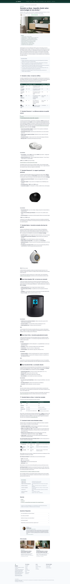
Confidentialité (48, 566)
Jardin (45, 1)
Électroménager (41, 1)
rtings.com (23, 500)
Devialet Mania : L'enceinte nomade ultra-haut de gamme (29, 39)
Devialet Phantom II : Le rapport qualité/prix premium (29, 38)
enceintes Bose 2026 (34, 417)
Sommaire (22, 35)
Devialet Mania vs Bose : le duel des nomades (28, 43)
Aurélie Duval (28, 528)
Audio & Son (53, 1)
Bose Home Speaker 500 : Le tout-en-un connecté (28, 40)
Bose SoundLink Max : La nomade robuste (27, 42)
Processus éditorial (38, 566)
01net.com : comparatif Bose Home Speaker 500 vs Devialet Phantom (32, 502)
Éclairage (37, 1)
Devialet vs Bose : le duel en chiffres (27, 36)
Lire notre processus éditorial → (29, 534)
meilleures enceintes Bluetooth (25, 275)
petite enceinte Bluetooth (24, 393)
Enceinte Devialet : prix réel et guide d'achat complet (28, 162)
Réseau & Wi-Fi (49, 1)
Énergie (34, 1)
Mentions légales (48, 565)
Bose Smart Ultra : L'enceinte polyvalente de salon (28, 41)
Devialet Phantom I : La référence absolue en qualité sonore (30, 37)
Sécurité (31, 1)
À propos (37, 565)
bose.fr (22, 499)
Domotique (27, 1)
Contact (37, 567)
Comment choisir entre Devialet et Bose (27, 44)
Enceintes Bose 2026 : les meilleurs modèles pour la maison (29, 471)
